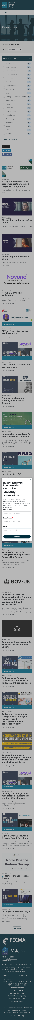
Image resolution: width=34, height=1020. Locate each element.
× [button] (30, 480)
